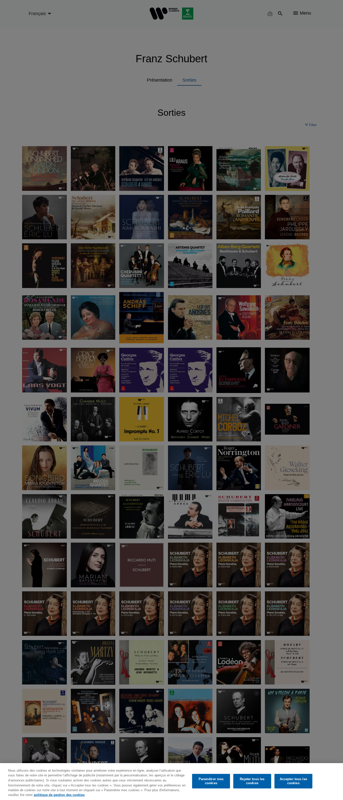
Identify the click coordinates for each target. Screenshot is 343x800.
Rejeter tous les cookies (252, 781)
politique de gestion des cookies (59, 795)
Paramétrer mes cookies (211, 781)
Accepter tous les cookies (293, 781)
